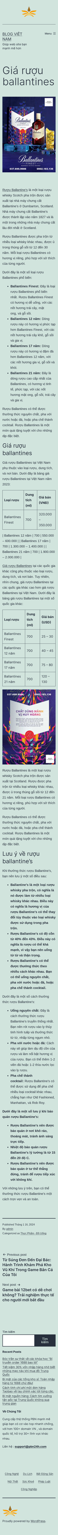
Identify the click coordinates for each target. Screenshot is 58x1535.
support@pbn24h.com (30, 1446)
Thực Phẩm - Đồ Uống (33, 1233)
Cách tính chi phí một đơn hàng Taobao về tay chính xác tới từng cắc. (28, 1389)
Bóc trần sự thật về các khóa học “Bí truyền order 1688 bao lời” (27, 1360)
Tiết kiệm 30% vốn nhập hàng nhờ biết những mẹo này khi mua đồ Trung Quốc (28, 1370)
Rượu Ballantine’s (15, 190)
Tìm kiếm (8, 1331)
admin (9, 1229)
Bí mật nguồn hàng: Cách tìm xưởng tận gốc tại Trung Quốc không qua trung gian (27, 1399)
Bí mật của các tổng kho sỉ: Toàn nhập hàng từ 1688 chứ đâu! (28, 1381)
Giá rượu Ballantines (17, 566)
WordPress (38, 1521)
